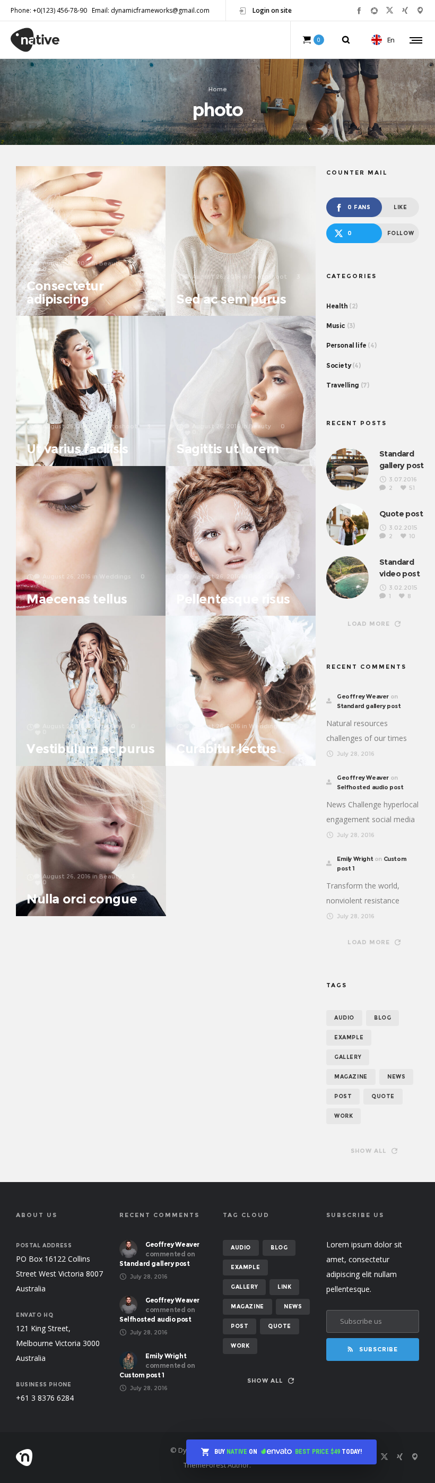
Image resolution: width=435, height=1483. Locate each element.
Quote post (401, 513)
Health (337, 306)
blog (382, 1017)
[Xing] (405, 10)
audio (344, 1017)
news (396, 1076)
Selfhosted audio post (370, 787)
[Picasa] (374, 10)
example (348, 1037)
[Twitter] (389, 10)
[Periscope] (420, 10)
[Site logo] (35, 39)
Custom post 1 (141, 1375)
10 (412, 536)
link (284, 1286)
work (343, 1116)
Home (217, 88)
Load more (368, 623)
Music (335, 326)
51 (412, 488)
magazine (351, 1076)
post (343, 1096)
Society (338, 365)
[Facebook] (359, 10)
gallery (347, 1057)
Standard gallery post (369, 706)
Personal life (346, 345)
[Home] (79, 1457)
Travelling (342, 385)
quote (383, 1096)
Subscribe (378, 1349)
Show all (369, 1150)
